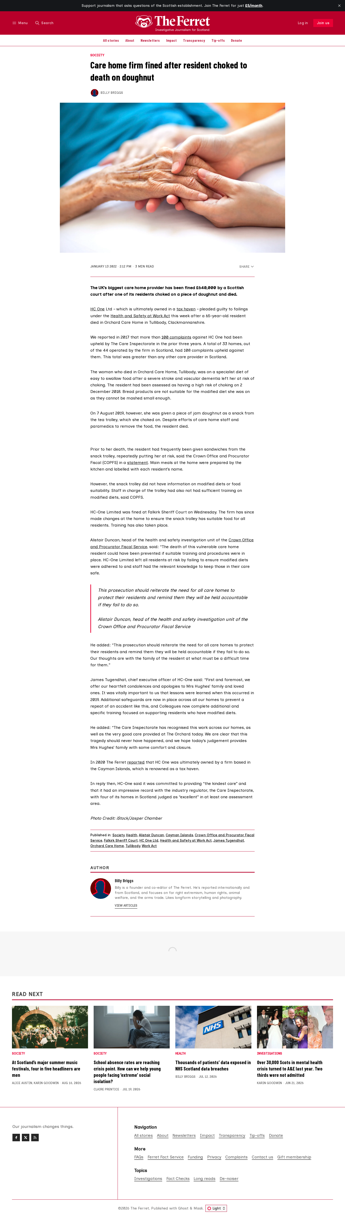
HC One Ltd (148, 840)
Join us (323, 23)
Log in (303, 23)
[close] (339, 5)
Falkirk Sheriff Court (121, 840)
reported (136, 762)
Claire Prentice (106, 1089)
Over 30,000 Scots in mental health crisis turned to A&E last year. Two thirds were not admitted (289, 1068)
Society (97, 55)
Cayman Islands (179, 835)
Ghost (183, 1208)
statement (137, 462)
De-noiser (229, 1178)
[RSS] (35, 1137)
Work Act (149, 846)
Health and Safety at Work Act (140, 315)
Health (131, 835)
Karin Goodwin (46, 1083)
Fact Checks (178, 1178)
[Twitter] (25, 1137)
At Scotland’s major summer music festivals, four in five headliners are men (46, 1068)
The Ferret (139, 1208)
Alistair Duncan (151, 835)
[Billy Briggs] (94, 93)
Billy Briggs (111, 92)
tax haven (186, 308)
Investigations (269, 1053)
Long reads (204, 1178)
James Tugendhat (228, 840)
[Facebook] (16, 1137)
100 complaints (176, 337)
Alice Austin (22, 1083)
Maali (198, 1208)
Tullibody (133, 846)
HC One (97, 308)
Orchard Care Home (107, 846)
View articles (126, 905)
